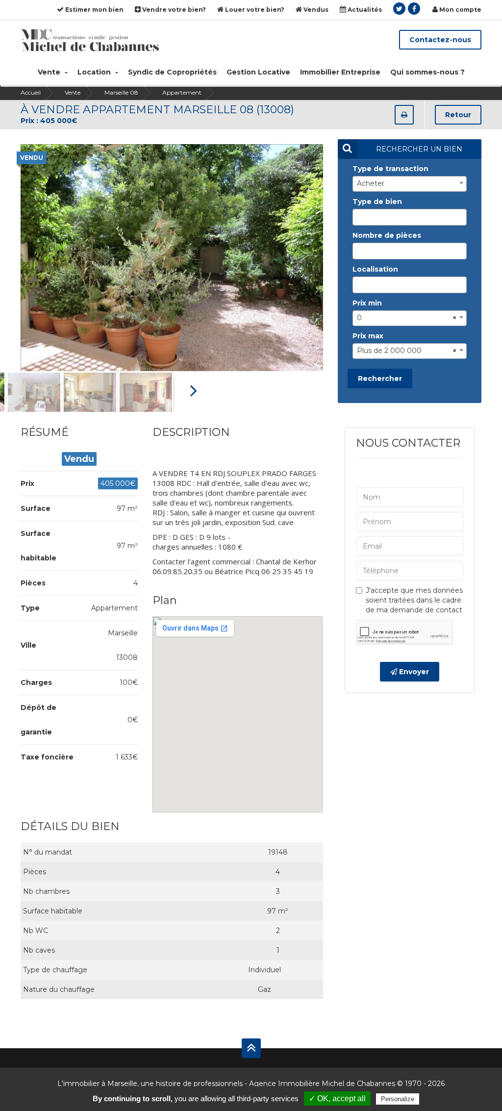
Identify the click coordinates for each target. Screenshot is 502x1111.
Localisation (375, 269)
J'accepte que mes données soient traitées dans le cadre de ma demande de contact (414, 600)
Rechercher (380, 378)
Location (95, 72)
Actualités (364, 9)
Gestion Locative (258, 72)
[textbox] (358, 217)
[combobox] (409, 184)
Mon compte (459, 9)
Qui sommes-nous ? (427, 72)
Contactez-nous (440, 39)
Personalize (397, 1099)
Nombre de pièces (386, 235)
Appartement (181, 92)
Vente (50, 72)
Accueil (31, 92)
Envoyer (413, 671)
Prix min (367, 303)
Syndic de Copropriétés (172, 72)
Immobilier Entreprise (340, 72)
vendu (31, 157)
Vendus (315, 9)
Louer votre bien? (254, 9)
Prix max (367, 335)
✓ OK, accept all (337, 1098)
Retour (458, 114)
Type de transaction (390, 168)
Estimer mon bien (94, 9)
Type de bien (377, 201)
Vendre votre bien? (173, 9)
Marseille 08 (121, 92)
